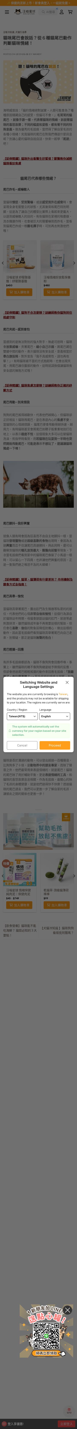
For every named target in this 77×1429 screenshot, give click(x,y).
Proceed (55, 745)
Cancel (22, 745)
